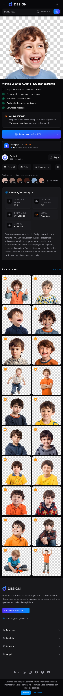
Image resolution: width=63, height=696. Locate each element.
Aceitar (26, 692)
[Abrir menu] (4, 4)
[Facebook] (36, 672)
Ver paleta (54, 180)
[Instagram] (30, 672)
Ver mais (57, 269)
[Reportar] (58, 167)
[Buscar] (57, 11)
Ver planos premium (13, 610)
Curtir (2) (11, 167)
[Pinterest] (42, 672)
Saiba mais (37, 692)
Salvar (26, 167)
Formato (44, 11)
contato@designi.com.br (17, 618)
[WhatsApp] (24, 672)
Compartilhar (43, 167)
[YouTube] (48, 672)
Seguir (56, 157)
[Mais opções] (57, 134)
